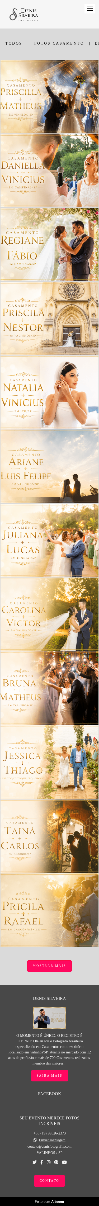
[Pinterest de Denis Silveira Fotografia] (56, 1162)
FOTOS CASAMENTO (59, 43)
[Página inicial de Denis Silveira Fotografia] (23, 14)
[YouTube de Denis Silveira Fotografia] (64, 1162)
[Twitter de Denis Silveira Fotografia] (34, 1162)
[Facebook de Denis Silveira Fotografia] (41, 1162)
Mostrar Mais (49, 966)
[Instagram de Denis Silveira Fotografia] (48, 1162)
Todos (13, 43)
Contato (50, 1181)
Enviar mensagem (52, 1140)
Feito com (49, 1202)
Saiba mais (50, 1075)
